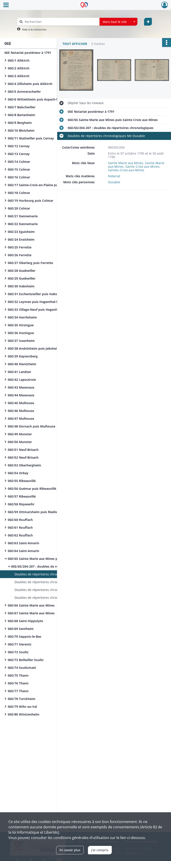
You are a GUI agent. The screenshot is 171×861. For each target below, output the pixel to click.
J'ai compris (99, 850)
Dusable (114, 182)
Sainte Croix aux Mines (142, 166)
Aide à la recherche (34, 29)
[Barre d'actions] (166, 42)
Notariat (114, 176)
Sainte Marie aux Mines (125, 163)
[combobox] (118, 22)
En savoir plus (69, 850)
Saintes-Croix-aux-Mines (126, 170)
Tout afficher (75, 43)
